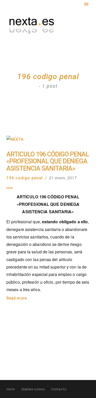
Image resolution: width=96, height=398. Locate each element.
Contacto (58, 389)
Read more (16, 298)
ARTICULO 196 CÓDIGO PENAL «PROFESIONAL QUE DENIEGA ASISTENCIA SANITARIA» (47, 161)
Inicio (10, 389)
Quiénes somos (33, 389)
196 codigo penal (24, 177)
